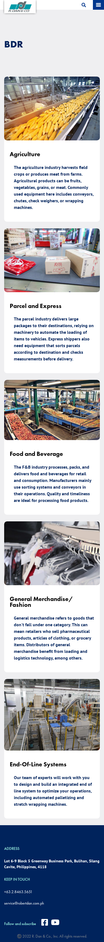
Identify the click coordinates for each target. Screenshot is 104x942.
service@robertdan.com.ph (24, 903)
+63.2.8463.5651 (18, 891)
